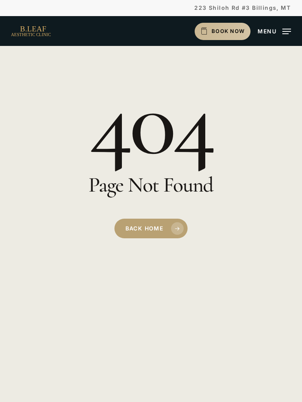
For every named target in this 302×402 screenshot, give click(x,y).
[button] (274, 30)
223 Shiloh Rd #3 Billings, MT (242, 7)
